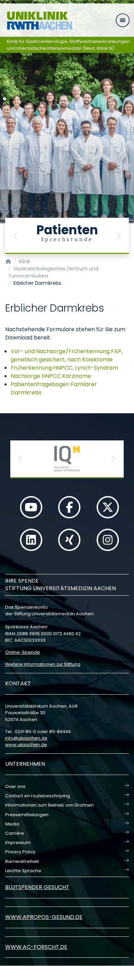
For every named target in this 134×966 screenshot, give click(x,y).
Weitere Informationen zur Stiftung (42, 664)
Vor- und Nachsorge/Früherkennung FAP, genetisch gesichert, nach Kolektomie (66, 355)
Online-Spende (22, 652)
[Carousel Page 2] (4, 103)
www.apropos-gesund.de (43, 917)
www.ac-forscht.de (36, 947)
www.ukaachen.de (26, 745)
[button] (15, 236)
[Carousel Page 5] (4, 119)
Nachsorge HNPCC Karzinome (51, 376)
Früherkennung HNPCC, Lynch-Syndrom (64, 368)
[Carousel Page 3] (4, 109)
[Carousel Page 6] (4, 124)
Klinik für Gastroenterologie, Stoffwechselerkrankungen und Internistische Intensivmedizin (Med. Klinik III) (68, 45)
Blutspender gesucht (37, 887)
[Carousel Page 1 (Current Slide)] (4, 98)
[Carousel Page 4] (4, 114)
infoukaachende (26, 738)
